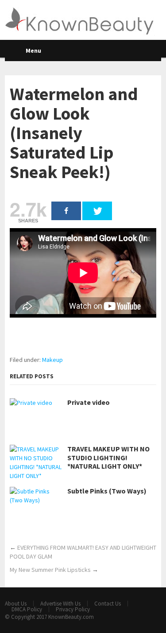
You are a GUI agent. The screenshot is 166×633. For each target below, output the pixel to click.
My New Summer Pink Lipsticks (50, 570)
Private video (88, 402)
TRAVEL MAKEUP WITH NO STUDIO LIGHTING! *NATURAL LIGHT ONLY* (108, 457)
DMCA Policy (27, 609)
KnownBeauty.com (71, 617)
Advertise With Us (60, 603)
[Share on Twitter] (97, 211)
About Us (16, 603)
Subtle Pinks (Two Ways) (107, 491)
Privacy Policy (73, 609)
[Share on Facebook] (66, 211)
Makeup (52, 360)
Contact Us (107, 603)
